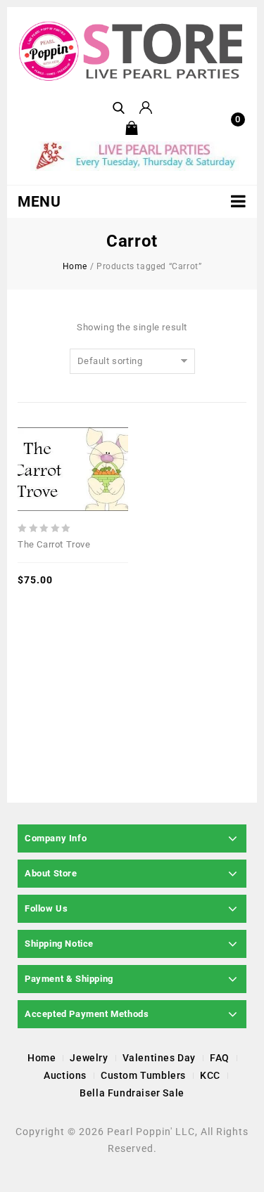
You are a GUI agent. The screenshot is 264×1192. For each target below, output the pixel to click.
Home (75, 266)
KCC (210, 1075)
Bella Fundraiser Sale (132, 1093)
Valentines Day (159, 1057)
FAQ (220, 1057)
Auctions (65, 1075)
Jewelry (89, 1057)
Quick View (51, 436)
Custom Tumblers (143, 1075)
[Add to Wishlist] (73, 436)
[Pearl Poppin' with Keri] (132, 51)
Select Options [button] (95, 436)
